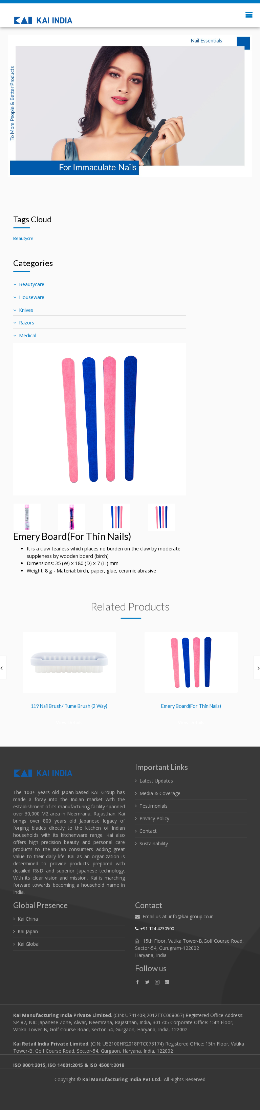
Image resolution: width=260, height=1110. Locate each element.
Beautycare (31, 284)
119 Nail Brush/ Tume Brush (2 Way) (69, 706)
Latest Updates (156, 780)
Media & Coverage (159, 793)
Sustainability (153, 843)
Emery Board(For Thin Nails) (191, 706)
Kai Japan (28, 931)
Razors (26, 322)
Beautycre (23, 238)
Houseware (31, 297)
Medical (27, 335)
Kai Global (29, 944)
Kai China (28, 919)
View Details (69, 722)
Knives (26, 310)
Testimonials (153, 806)
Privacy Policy (154, 818)
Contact (148, 831)
